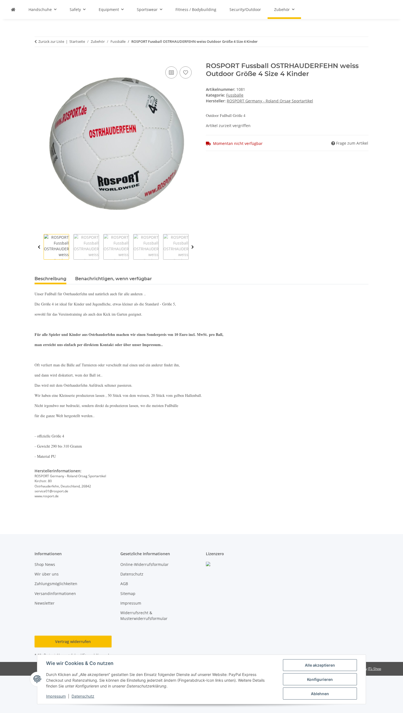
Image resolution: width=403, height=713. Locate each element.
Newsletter (45, 603)
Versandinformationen (55, 593)
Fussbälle (234, 95)
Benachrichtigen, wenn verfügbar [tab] (113, 278)
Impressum (56, 696)
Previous (39, 247)
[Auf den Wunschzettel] (186, 72)
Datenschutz (83, 696)
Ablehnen (320, 693)
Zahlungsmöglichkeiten (56, 583)
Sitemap (127, 593)
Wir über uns (47, 574)
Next (192, 247)
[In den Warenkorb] (39, 59)
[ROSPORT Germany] (13, 9)
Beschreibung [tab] (50, 278)
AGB (124, 583)
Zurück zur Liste (51, 41)
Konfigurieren (320, 679)
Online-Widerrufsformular (144, 564)
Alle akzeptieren (320, 665)
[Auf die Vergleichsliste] (171, 72)
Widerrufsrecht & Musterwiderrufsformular (144, 615)
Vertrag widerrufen (73, 641)
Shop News (45, 564)
